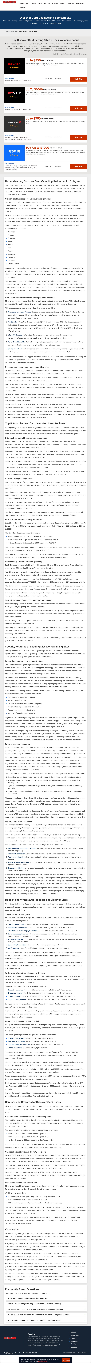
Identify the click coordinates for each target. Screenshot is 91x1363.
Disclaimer (74, 1336)
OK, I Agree (66, 1360)
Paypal (25, 80)
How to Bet (48, 78)
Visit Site (76, 79)
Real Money (80, 3)
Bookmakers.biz (11, 31)
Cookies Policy (75, 1333)
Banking (47, 3)
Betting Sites (24, 3)
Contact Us (74, 1345)
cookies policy (42, 1361)
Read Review (58, 78)
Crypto (62, 3)
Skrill (20, 80)
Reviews (22, 7)
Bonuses (55, 3)
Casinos (33, 3)
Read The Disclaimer (51, 1343)
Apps (40, 3)
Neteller (7, 80)
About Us (73, 1329)
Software (71, 3)
